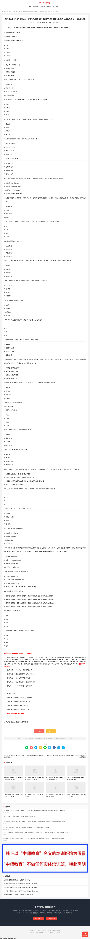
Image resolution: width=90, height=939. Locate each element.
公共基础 (55, 6)
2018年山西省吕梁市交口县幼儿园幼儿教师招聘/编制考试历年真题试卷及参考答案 (23, 756)
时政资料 (42, 6)
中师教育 (45, 2)
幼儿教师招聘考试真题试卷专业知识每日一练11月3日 (18, 880)
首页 (30, 6)
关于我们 (38, 918)
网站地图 (44, 930)
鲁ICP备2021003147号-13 (53, 930)
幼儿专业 (48, 22)
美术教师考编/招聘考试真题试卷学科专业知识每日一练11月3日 (21, 887)
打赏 (51, 731)
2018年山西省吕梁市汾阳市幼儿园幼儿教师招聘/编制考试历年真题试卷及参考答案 (66, 756)
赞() (39, 731)
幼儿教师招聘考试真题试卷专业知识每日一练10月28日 (18, 894)
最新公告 (35, 6)
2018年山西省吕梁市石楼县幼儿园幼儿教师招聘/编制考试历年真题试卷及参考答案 (45, 19)
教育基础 (48, 6)
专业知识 (15, 11)
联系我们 (52, 918)
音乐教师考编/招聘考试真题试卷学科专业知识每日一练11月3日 (21, 883)
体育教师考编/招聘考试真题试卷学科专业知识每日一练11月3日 (21, 891)
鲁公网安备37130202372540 (8, 938)
